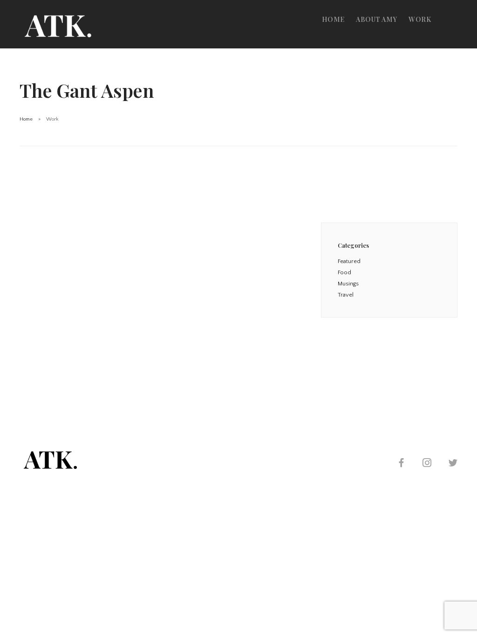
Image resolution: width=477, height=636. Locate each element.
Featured (349, 261)
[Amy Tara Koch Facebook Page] (401, 464)
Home (333, 19)
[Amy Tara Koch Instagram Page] (426, 464)
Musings (348, 283)
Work (420, 19)
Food (344, 272)
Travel (346, 294)
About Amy (376, 19)
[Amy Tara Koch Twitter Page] (452, 464)
